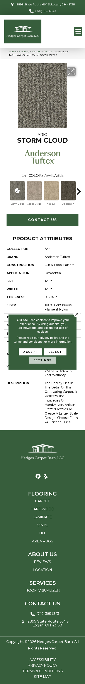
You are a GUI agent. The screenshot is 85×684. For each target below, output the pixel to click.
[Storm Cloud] (17, 191)
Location (42, 570)
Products (49, 51)
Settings (42, 360)
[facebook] (38, 476)
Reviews (42, 562)
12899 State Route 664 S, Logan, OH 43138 (45, 4)
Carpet (36, 51)
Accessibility (42, 660)
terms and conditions (28, 341)
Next (78, 189)
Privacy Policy (42, 665)
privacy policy (48, 337)
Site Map (42, 677)
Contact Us (42, 220)
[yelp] (45, 476)
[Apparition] (68, 191)
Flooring (24, 51)
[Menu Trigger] (78, 31)
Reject (55, 352)
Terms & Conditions (42, 671)
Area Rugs (42, 541)
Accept (30, 352)
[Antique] (51, 191)
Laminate (42, 517)
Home (12, 51)
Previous (6, 189)
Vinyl (42, 525)
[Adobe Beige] (34, 191)
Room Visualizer (43, 590)
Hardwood (42, 509)
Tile (42, 533)
